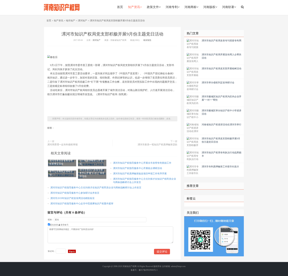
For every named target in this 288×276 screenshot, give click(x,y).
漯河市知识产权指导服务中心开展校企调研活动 (137, 168)
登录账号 (64, 225)
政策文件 (153, 7)
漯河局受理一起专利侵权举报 (62, 144)
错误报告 (147, 40)
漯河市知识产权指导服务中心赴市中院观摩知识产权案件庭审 (81, 203)
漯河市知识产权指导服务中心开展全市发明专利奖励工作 (142, 163)
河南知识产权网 (129, 266)
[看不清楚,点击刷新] (72, 251)
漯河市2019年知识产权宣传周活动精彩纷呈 (72, 198)
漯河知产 (82, 20)
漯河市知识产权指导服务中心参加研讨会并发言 (74, 193)
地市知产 (70, 20)
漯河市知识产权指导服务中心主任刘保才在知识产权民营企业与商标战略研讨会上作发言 (95, 187)
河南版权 (209, 7)
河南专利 (172, 7)
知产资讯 (134, 7)
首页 (120, 7)
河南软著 (228, 7)
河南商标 (190, 7)
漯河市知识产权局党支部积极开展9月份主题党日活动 (117, 20)
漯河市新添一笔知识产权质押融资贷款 (157, 144)
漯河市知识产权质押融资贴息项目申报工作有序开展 (140, 173)
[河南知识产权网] (62, 7)
